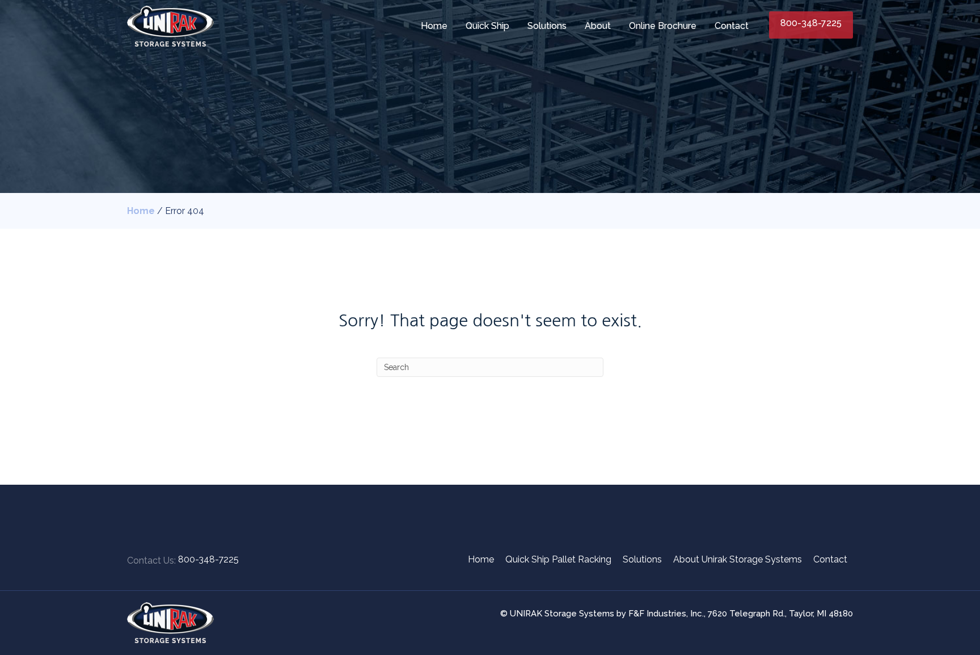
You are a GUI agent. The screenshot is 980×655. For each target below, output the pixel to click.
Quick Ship (487, 25)
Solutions (547, 25)
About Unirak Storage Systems (737, 559)
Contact (732, 25)
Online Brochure (662, 25)
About (598, 25)
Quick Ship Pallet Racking (558, 559)
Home (434, 25)
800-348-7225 (811, 23)
